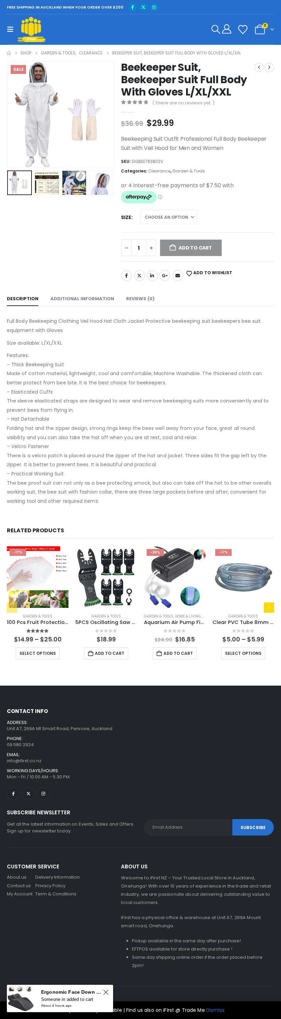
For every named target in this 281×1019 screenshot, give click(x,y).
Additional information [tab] (82, 298)
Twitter (139, 275)
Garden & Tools (188, 171)
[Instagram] (153, 7)
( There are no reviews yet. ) (183, 103)
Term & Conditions (55, 894)
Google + (164, 275)
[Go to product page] (106, 577)
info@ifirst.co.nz (24, 760)
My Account (20, 894)
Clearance (159, 171)
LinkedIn (152, 275)
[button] (216, 29)
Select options (38, 653)
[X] (143, 7)
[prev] (259, 67)
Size (126, 217)
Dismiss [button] (215, 1010)
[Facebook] (132, 7)
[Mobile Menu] (12, 29)
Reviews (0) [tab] (140, 298)
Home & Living (188, 616)
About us (16, 877)
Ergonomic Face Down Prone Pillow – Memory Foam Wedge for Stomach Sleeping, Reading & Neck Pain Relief (71, 992)
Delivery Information (57, 877)
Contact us (19, 885)
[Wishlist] (242, 29)
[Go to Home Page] (9, 53)
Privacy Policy (50, 885)
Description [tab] (22, 298)
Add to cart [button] (109, 653)
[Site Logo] (31, 29)
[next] (269, 67)
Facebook (126, 275)
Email (177, 275)
